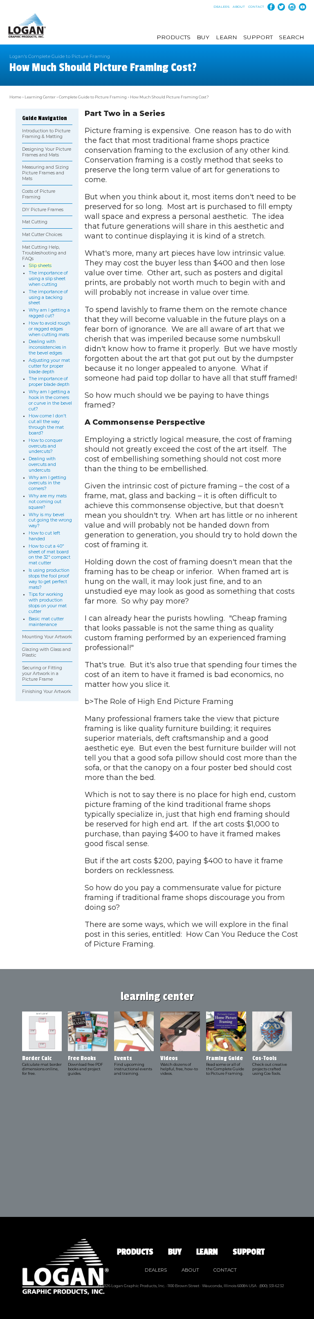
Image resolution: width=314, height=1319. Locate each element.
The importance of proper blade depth (49, 381)
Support (258, 37)
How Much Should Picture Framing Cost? (169, 97)
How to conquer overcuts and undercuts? (46, 446)
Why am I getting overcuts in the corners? (47, 483)
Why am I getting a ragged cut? (49, 313)
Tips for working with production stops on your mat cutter (48, 603)
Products (174, 37)
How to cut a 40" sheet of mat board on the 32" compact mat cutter (49, 555)
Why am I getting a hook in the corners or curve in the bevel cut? (50, 400)
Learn (226, 37)
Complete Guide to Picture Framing (93, 97)
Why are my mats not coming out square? (48, 501)
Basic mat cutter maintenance (46, 621)
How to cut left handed (44, 535)
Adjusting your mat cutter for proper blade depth (49, 366)
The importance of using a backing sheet (48, 297)
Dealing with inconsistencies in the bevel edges (47, 347)
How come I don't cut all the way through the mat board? (47, 424)
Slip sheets (40, 265)
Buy (203, 37)
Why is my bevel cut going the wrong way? (50, 520)
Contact (256, 7)
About (239, 7)
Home (15, 97)
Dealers (221, 7)
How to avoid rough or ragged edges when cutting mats (49, 329)
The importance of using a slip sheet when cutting (48, 278)
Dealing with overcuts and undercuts (42, 464)
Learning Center (40, 97)
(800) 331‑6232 (271, 1285)
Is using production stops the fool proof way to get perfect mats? (49, 579)
